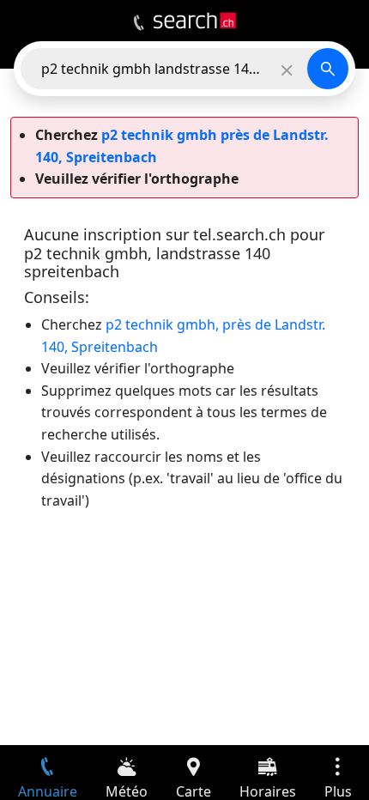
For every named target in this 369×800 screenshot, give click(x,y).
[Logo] (195, 20)
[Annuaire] (138, 23)
